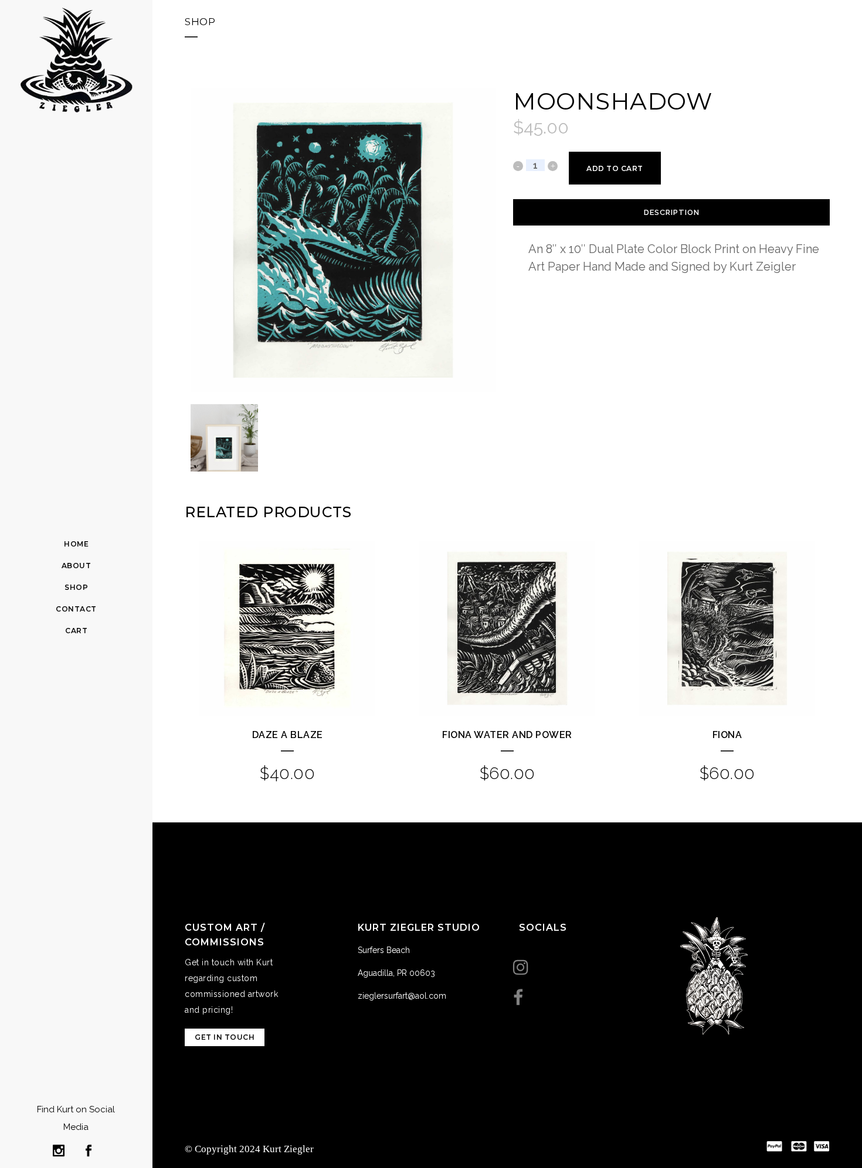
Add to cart (614, 168)
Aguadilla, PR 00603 (396, 973)
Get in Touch (224, 1037)
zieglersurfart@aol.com (402, 995)
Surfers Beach (384, 950)
